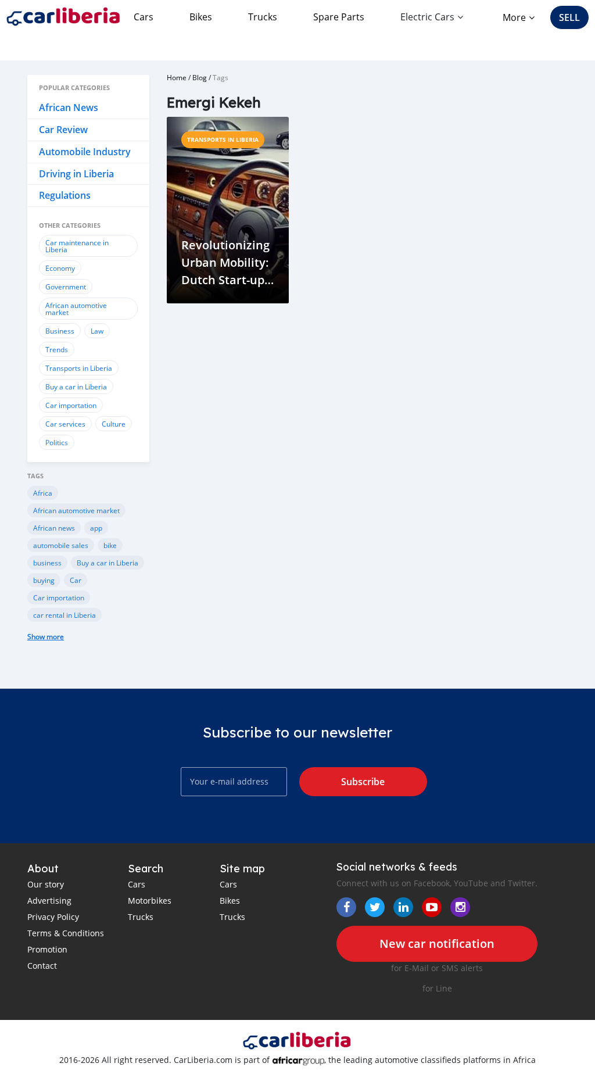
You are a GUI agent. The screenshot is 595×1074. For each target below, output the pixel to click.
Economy (60, 268)
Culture (114, 423)
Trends (56, 349)
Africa (42, 492)
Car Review (63, 129)
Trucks (262, 16)
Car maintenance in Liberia (77, 246)
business (47, 562)
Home (177, 77)
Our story (45, 884)
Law (97, 330)
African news (54, 527)
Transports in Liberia (78, 368)
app (96, 527)
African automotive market (76, 308)
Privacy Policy (53, 916)
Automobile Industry (85, 151)
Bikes (200, 16)
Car (75, 580)
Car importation (70, 405)
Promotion (47, 949)
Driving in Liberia (76, 173)
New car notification (436, 943)
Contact (42, 965)
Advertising (49, 900)
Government (65, 286)
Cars (143, 16)
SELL (569, 17)
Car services (65, 423)
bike (110, 545)
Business (59, 330)
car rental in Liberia (64, 615)
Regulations (65, 195)
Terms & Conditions (65, 933)
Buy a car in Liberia (76, 386)
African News (68, 107)
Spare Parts (338, 16)
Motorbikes (149, 900)
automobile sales (60, 545)
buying (44, 580)
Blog (199, 77)
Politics (56, 442)
